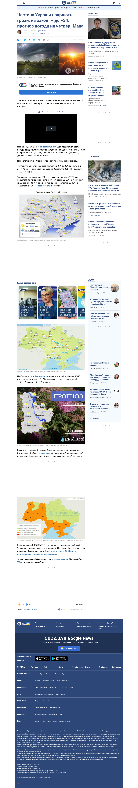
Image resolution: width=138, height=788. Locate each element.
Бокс (58, 680)
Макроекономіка (54, 708)
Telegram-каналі (60, 559)
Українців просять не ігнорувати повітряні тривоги (103, 52)
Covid (60, 714)
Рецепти (38, 701)
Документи (60, 626)
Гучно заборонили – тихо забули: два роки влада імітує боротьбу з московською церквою (100, 316)
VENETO (82, 7)
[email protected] (42, 772)
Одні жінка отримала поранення (99, 212)
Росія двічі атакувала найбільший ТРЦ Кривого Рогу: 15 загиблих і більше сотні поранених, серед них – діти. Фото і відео (104, 188)
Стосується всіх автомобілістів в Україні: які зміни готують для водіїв (97, 91)
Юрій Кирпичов (95, 412)
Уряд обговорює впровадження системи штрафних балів (96, 101)
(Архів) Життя (41, 31)
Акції (57, 694)
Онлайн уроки (53, 687)
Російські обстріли (93, 7)
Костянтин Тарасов (96, 293)
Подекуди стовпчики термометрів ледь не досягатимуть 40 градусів (97, 76)
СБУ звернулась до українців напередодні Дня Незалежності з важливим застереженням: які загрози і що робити (103, 45)
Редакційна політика (30, 609)
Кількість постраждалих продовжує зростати (104, 194)
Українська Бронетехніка (97, 397)
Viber (19, 562)
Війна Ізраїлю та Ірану (68, 7)
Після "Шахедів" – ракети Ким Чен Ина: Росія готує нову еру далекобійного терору (100, 377)
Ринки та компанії (41, 708)
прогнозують (44, 186)
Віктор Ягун (93, 307)
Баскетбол (45, 680)
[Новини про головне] (61, 610)
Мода (55, 721)
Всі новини (116, 667)
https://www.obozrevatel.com (88, 731)
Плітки (43, 721)
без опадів (40, 376)
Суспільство (103, 667)
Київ (36, 674)
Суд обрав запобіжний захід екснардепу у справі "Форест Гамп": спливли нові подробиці (102, 224)
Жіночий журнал (64, 721)
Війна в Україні (53, 7)
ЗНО (66, 687)
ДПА (61, 687)
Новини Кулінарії (53, 701)
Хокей (53, 680)
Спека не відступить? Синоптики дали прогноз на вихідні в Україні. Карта (98, 67)
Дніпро (57, 674)
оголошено (46, 453)
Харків (42, 674)
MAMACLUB (53, 714)
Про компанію (39, 623)
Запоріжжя (49, 674)
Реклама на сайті (40, 626)
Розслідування (77, 667)
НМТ (71, 687)
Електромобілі (49, 694)
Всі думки (94, 418)
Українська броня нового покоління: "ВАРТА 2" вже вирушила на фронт (100, 392)
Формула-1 (65, 680)
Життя (60, 667)
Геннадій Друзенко (96, 368)
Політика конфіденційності (107, 623)
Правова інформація (84, 623)
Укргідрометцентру (47, 147)
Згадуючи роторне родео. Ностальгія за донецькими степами (100, 406)
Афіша (37, 721)
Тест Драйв (38, 694)
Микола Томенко (95, 322)
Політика (34, 667)
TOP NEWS (93, 156)
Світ (46, 667)
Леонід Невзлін (94, 383)
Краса (49, 721)
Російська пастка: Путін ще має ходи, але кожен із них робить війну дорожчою (101, 301)
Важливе (93, 13)
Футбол (37, 680)
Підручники (43, 687)
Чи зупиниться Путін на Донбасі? (99, 364)
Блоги (87, 667)
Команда (59, 623)
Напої (44, 701)
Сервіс (63, 694)
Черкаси (64, 674)
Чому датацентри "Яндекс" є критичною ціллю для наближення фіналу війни (99, 287)
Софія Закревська (29, 31)
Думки (91, 279)
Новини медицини (41, 714)
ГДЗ (36, 687)
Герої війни (42, 7)
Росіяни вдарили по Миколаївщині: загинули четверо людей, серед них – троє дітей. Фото (104, 206)
